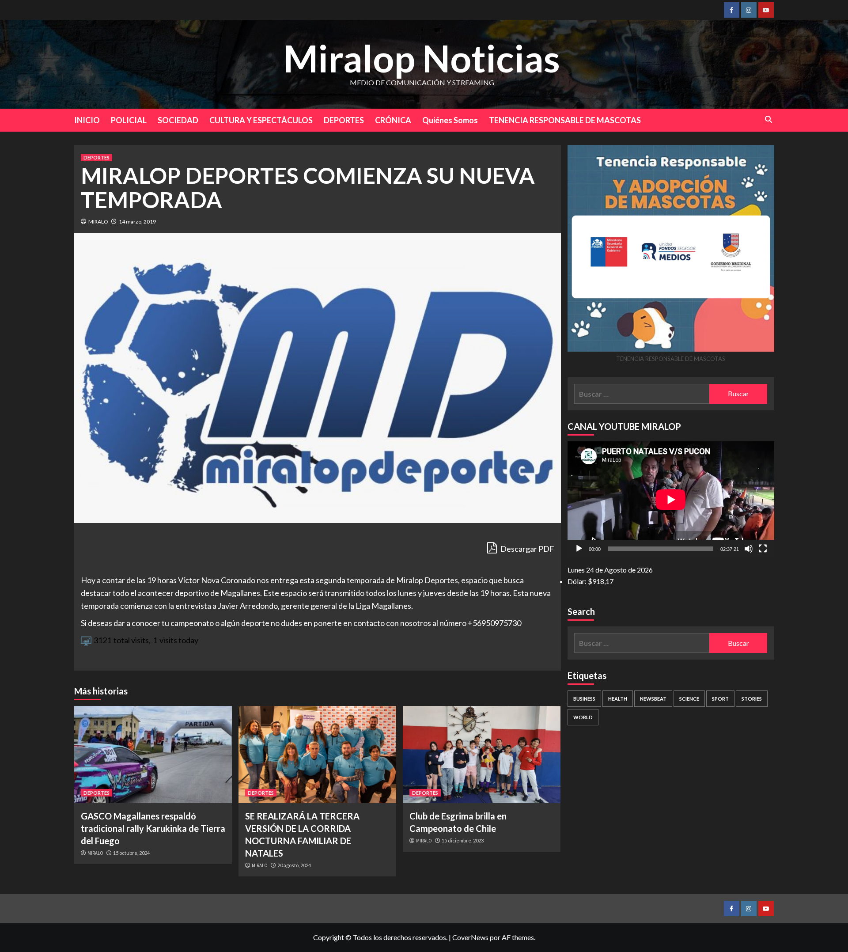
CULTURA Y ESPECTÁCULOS (261, 120)
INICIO (87, 120)
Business (584, 699)
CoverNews (470, 937)
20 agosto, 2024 (294, 865)
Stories (752, 699)
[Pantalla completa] (762, 548)
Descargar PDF (526, 549)
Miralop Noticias (422, 58)
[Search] (768, 119)
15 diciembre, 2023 (463, 840)
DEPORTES (344, 120)
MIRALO (98, 221)
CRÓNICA (393, 120)
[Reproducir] (579, 548)
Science (689, 699)
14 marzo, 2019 (137, 221)
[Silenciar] (748, 548)
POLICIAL (129, 120)
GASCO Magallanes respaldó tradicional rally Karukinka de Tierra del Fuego (153, 828)
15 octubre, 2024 (131, 853)
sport (720, 699)
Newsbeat (653, 699)
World (583, 717)
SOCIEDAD (178, 120)
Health (617, 699)
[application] (671, 499)
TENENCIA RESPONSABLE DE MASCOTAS (565, 120)
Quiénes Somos (450, 120)
